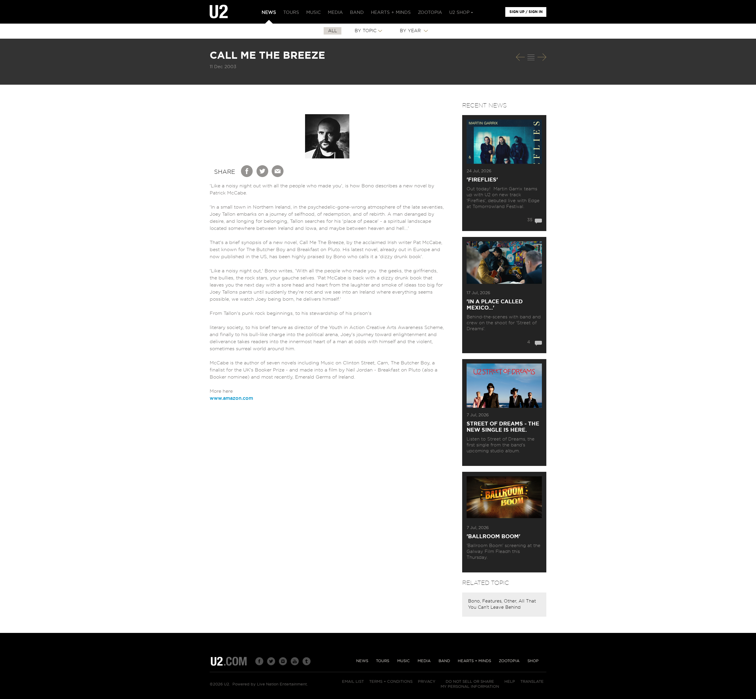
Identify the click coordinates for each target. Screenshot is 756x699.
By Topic (366, 31)
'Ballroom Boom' (493, 536)
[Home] (219, 12)
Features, (493, 601)
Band (444, 661)
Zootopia (509, 661)
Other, (511, 601)
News (362, 661)
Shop (533, 661)
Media (424, 661)
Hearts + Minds (474, 661)
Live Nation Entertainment (282, 684)
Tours (382, 661)
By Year (411, 31)
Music (403, 661)
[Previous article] (520, 57)
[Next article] (541, 57)
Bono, (475, 601)
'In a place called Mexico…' (495, 305)
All (332, 31)
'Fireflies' (482, 180)
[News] (531, 57)
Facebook (247, 171)
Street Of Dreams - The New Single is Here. (503, 427)
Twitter (262, 171)
